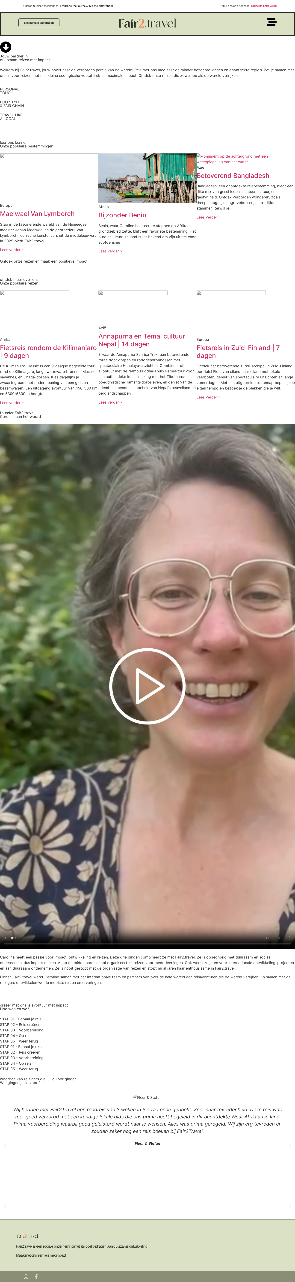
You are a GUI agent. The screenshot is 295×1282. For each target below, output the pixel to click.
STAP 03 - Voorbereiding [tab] (22, 1030)
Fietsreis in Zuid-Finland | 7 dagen (238, 351)
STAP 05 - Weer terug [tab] (19, 1041)
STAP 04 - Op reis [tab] (15, 1035)
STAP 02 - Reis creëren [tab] (20, 1024)
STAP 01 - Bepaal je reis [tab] (20, 1019)
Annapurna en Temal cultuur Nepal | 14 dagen (141, 340)
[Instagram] (26, 1276)
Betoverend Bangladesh (233, 176)
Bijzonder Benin (122, 215)
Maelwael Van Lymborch (37, 214)
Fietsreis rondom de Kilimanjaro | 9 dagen (48, 351)
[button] (5, 1145)
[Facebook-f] (36, 1276)
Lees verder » (12, 249)
